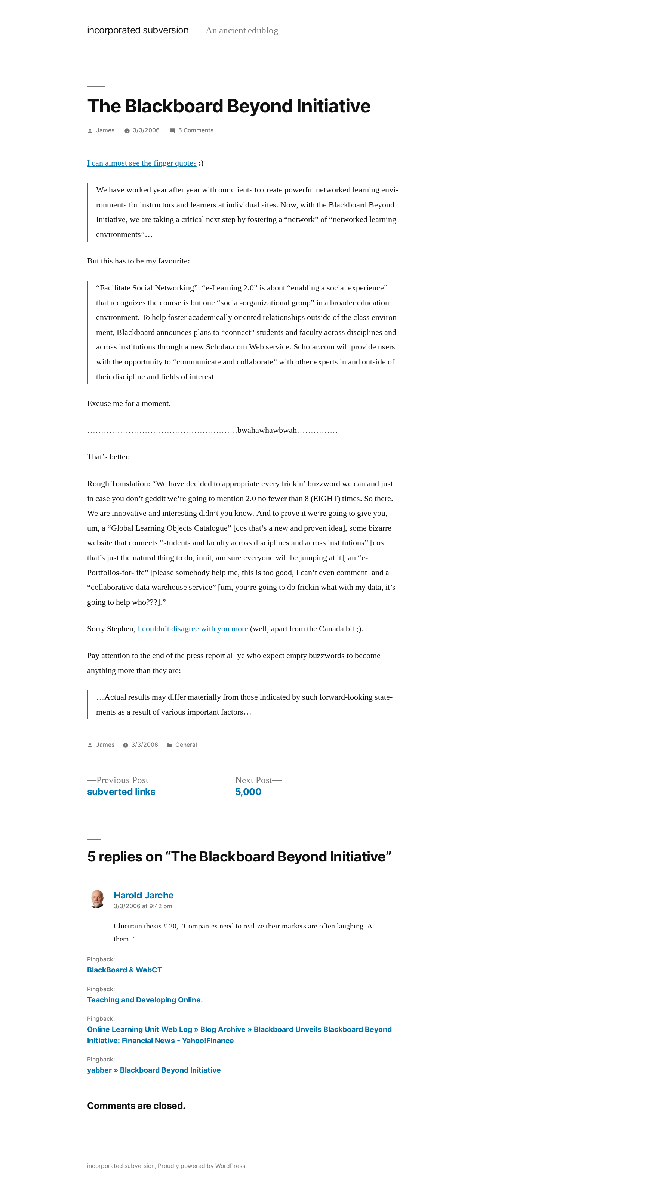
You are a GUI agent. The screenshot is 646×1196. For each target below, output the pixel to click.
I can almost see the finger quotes (142, 163)
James (105, 130)
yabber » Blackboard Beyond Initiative (154, 1070)
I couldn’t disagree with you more (193, 628)
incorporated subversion (138, 30)
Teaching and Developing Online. (145, 999)
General (186, 744)
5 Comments (195, 130)
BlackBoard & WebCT (124, 969)
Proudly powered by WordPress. (202, 1165)
